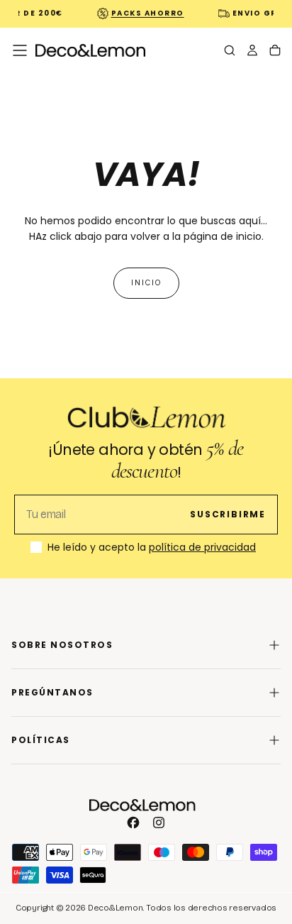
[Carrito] (275, 52)
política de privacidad (202, 547)
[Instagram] (159, 822)
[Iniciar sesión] (252, 52)
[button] (19, 50)
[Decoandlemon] (142, 805)
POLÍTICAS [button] (40, 740)
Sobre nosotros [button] (62, 645)
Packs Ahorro (144, 13)
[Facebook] (133, 822)
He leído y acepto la (151, 547)
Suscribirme (228, 514)
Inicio (146, 282)
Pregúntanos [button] (52, 692)
